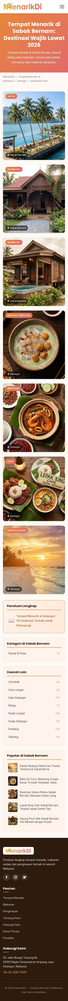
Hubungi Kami (11, 924)
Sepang (34, 736)
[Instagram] (15, 877)
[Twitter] (24, 877)
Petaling (34, 729)
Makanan (8, 904)
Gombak (34, 681)
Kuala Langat (34, 713)
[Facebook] (6, 877)
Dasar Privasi (11, 931)
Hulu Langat (34, 689)
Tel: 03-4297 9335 (15, 972)
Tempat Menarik (13, 897)
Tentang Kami (12, 918)
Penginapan (10, 911)
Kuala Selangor (34, 721)
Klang (34, 705)
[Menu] (61, 6)
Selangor (22, 80)
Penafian (8, 938)
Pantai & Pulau (34, 653)
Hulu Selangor (34, 697)
